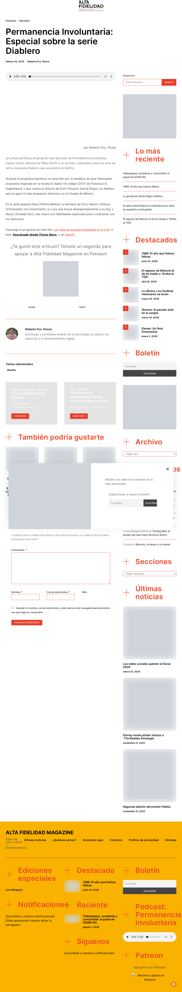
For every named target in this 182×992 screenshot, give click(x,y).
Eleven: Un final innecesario (152, 330)
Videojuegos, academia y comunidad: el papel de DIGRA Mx (100, 919)
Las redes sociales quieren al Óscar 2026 (147, 665)
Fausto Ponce (99, 407)
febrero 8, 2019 (19, 403)
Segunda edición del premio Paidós (147, 806)
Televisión (24, 20)
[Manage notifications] (173, 984)
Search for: (129, 75)
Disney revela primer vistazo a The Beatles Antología (143, 736)
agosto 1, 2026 (91, 927)
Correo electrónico (58, 592)
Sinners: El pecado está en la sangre (157, 311)
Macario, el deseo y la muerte (153, 544)
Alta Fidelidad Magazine (40, 832)
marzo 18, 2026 (150, 317)
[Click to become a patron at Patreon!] (61, 278)
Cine (14, 389)
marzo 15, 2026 (131, 671)
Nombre (17, 592)
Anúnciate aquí (93, 840)
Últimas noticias (35, 840)
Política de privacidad (144, 840)
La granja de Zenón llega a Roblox (143, 196)
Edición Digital (27, 389)
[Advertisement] (61, 114)
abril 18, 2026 (149, 281)
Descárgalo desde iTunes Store (35, 234)
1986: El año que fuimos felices (141, 186)
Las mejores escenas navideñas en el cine (81, 229)
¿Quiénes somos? (64, 840)
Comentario (18, 549)
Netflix (12, 370)
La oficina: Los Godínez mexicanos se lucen (157, 292)
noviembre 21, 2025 (134, 742)
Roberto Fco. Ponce (38, 61)
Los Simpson (14, 889)
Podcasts (11, 20)
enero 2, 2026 (149, 336)
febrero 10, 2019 (15, 61)
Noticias (41, 389)
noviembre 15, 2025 (134, 811)
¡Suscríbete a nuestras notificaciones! (89, 953)
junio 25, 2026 (149, 261)
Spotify (70, 234)
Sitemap (170, 840)
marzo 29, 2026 (150, 298)
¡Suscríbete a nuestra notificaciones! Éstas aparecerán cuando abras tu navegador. (30, 920)
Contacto (116, 840)
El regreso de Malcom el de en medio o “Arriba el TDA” (158, 274)
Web (84, 592)
